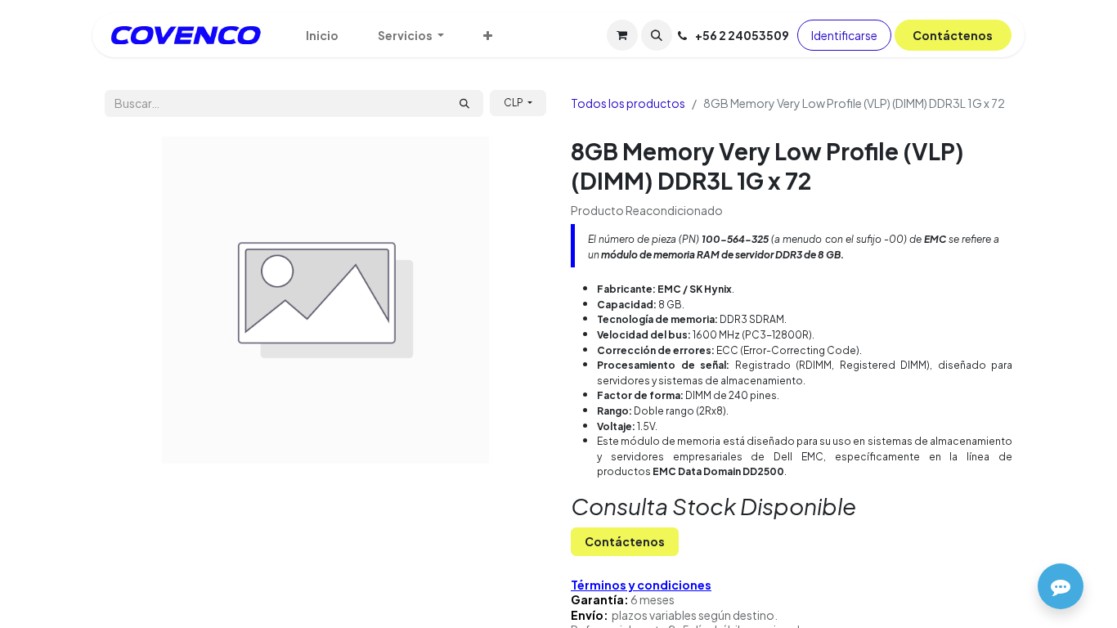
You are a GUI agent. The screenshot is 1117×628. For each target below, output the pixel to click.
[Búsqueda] (464, 103)
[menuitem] (322, 35)
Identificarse (844, 35)
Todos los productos (628, 103)
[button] (656, 35)
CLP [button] (514, 102)
